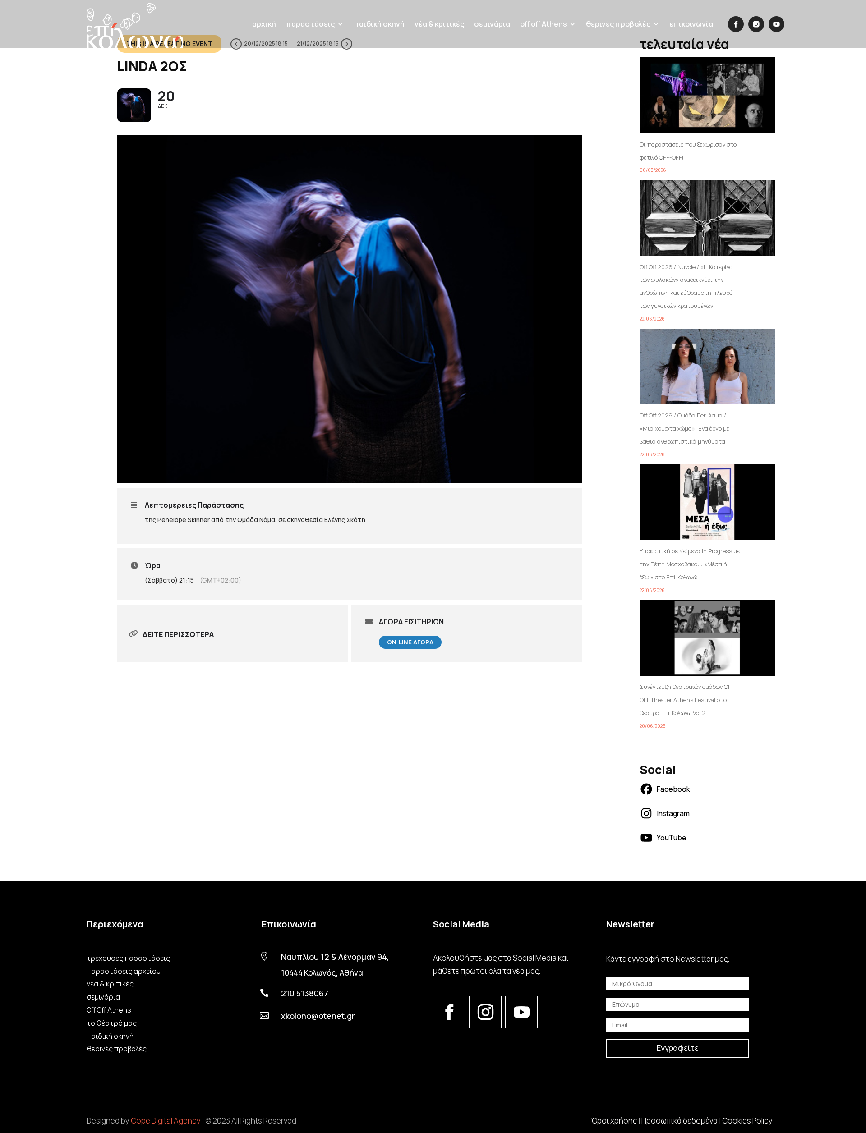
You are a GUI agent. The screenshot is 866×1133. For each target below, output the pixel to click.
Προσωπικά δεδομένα (679, 1120)
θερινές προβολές (117, 1049)
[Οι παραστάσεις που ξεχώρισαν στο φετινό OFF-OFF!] (707, 97)
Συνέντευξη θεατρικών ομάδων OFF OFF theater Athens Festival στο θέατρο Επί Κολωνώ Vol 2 (687, 700)
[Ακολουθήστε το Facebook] (449, 1012)
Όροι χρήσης (614, 1120)
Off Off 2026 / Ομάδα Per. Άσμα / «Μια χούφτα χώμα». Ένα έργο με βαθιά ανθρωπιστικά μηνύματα (684, 428)
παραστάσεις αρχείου (124, 971)
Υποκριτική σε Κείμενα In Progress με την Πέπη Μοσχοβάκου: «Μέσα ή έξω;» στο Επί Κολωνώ (690, 564)
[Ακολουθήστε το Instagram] (485, 1012)
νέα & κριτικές (439, 24)
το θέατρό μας (112, 1023)
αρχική (264, 24)
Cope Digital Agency (166, 1120)
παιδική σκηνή (379, 24)
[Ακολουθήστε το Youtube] (521, 1012)
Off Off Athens (109, 1010)
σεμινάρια (492, 24)
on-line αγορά (410, 642)
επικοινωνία (691, 24)
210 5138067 (304, 993)
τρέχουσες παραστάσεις (128, 958)
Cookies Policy (747, 1120)
